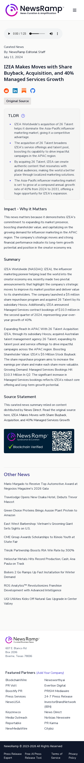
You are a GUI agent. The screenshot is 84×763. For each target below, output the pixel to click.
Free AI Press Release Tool (33, 756)
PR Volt (11, 685)
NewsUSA (12, 702)
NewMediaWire (16, 728)
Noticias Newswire (57, 717)
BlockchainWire (16, 680)
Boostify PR (13, 691)
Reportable (13, 723)
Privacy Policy (73, 756)
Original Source (17, 101)
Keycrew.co (13, 712)
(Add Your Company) (50, 673)
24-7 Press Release (58, 696)
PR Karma (51, 723)
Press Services (15, 696)
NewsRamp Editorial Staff (27, 52)
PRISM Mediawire (56, 691)
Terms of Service (56, 756)
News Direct (32, 410)
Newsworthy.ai (54, 680)
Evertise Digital (55, 685)
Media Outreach (16, 717)
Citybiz (49, 728)
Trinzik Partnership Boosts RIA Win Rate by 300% (39, 550)
